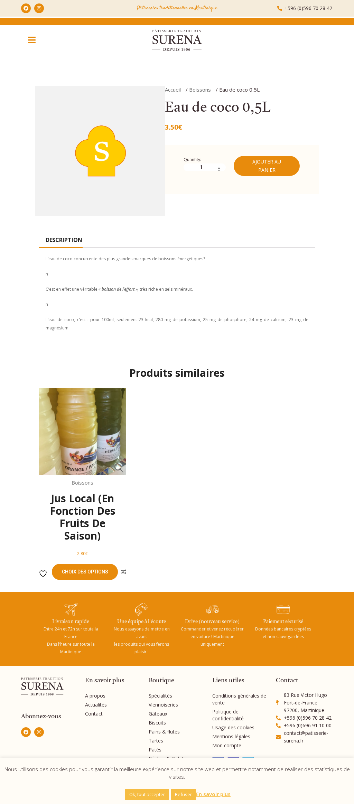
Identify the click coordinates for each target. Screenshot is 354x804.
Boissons (200, 89)
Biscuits (157, 722)
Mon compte (226, 745)
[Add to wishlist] (44, 574)
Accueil (173, 89)
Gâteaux (158, 713)
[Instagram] (39, 8)
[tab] (63, 240)
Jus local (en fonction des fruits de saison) (82, 517)
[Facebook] (26, 8)
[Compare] (123, 572)
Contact (94, 713)
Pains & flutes (164, 731)
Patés (155, 749)
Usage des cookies (233, 727)
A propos (95, 695)
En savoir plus (213, 794)
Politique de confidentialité (228, 715)
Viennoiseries (163, 704)
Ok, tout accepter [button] (147, 794)
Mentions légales (231, 736)
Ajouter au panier (266, 165)
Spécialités (160, 695)
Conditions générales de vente (239, 699)
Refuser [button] (183, 794)
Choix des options (85, 571)
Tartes (156, 740)
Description (64, 240)
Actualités (96, 704)
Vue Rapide (118, 468)
